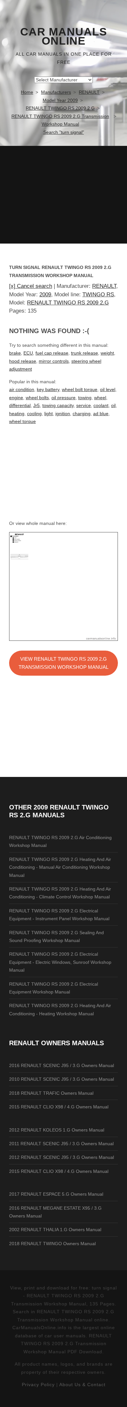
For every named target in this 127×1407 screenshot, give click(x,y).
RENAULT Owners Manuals (56, 1043)
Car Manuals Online (63, 36)
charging (82, 413)
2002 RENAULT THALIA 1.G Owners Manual (55, 1229)
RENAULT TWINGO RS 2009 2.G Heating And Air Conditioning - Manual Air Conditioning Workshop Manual (60, 867)
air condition (21, 389)
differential (20, 405)
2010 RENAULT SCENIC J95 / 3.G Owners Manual (61, 1079)
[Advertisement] (63, 194)
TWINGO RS (98, 294)
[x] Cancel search (30, 286)
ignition (62, 413)
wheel (100, 397)
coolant (100, 405)
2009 (45, 294)
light (48, 413)
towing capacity (58, 405)
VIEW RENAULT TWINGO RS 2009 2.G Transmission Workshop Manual (63, 663)
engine (16, 397)
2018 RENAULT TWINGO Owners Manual (52, 1243)
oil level (107, 389)
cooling (34, 413)
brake (15, 353)
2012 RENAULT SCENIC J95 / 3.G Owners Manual (61, 1157)
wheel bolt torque (79, 389)
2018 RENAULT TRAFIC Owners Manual (51, 1093)
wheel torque (22, 421)
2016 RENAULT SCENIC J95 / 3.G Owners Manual (61, 1065)
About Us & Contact (82, 1384)
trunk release (84, 353)
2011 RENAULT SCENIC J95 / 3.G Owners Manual (61, 1143)
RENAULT (104, 286)
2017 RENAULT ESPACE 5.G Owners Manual (56, 1194)
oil (113, 405)
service (83, 405)
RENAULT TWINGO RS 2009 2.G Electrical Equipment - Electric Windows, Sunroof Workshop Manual (60, 962)
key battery (48, 389)
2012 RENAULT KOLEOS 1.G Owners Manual (56, 1130)
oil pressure (63, 397)
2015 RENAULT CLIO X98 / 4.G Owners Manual (58, 1106)
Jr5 (36, 405)
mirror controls (54, 361)
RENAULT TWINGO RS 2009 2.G (68, 303)
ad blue (100, 413)
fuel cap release (51, 353)
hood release (22, 361)
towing (85, 397)
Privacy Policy (38, 1384)
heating (16, 413)
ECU (28, 353)
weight (107, 353)
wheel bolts (37, 397)
